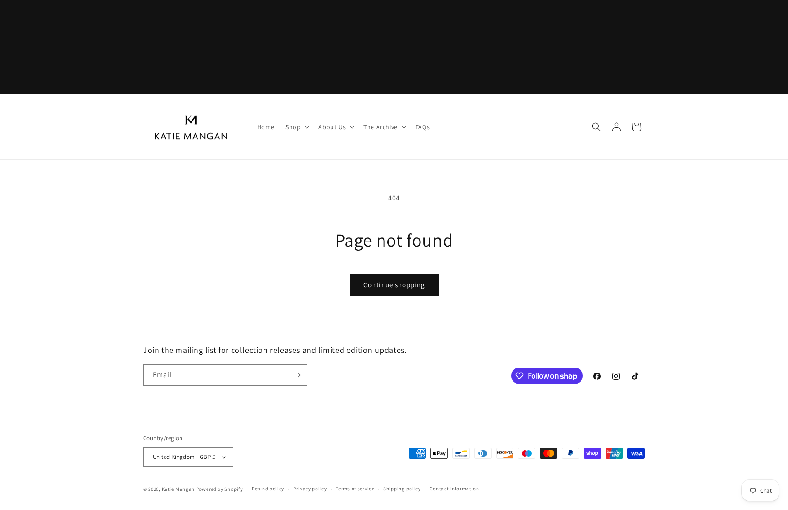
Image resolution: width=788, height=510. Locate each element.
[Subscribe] (297, 375)
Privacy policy (310, 488)
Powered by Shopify (219, 489)
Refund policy (268, 488)
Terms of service (355, 488)
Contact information (454, 488)
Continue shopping (394, 284)
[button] (296, 127)
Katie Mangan (178, 489)
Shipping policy (402, 488)
